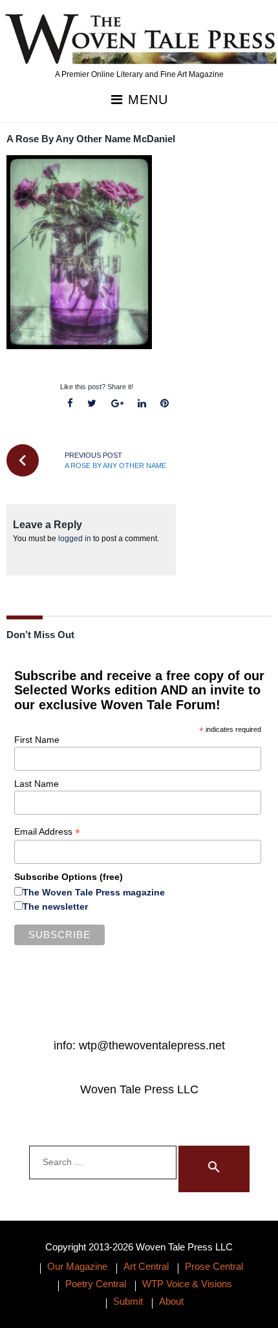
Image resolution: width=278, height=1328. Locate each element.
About (171, 1301)
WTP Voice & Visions (187, 1283)
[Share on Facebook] (70, 403)
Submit (128, 1301)
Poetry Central (95, 1283)
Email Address (47, 832)
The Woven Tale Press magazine (94, 892)
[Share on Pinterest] (164, 403)
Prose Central (214, 1266)
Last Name (36, 783)
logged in (74, 538)
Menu (145, 100)
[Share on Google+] (117, 403)
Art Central (146, 1266)
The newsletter (55, 906)
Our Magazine (77, 1266)
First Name (36, 739)
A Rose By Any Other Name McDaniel (90, 138)
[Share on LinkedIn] (142, 403)
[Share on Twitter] (92, 403)
